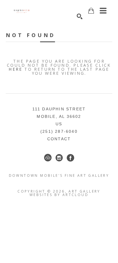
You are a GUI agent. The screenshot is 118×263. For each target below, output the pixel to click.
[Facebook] (70, 158)
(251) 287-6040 (59, 131)
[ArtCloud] (48, 158)
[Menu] (103, 11)
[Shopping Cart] (91, 10)
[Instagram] (59, 158)
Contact (59, 139)
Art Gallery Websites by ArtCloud (65, 193)
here (15, 69)
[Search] (79, 16)
